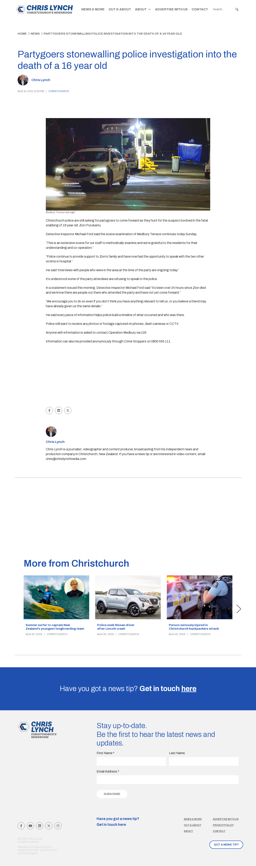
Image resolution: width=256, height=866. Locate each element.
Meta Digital (30, 853)
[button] (237, 9)
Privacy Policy (223, 825)
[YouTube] (30, 825)
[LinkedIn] (39, 825)
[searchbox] (226, 9)
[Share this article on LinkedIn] (58, 410)
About (141, 9)
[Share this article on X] (67, 410)
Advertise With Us (171, 9)
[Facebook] (21, 825)
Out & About (120, 9)
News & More (93, 9)
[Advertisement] (128, 376)
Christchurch (58, 91)
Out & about (192, 825)
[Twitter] (48, 825)
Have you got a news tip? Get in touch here (118, 822)
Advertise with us (226, 819)
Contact (200, 9)
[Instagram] (58, 825)
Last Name (177, 753)
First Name (105, 753)
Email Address (108, 771)
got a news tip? (226, 844)
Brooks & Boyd (40, 847)
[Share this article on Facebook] (49, 410)
